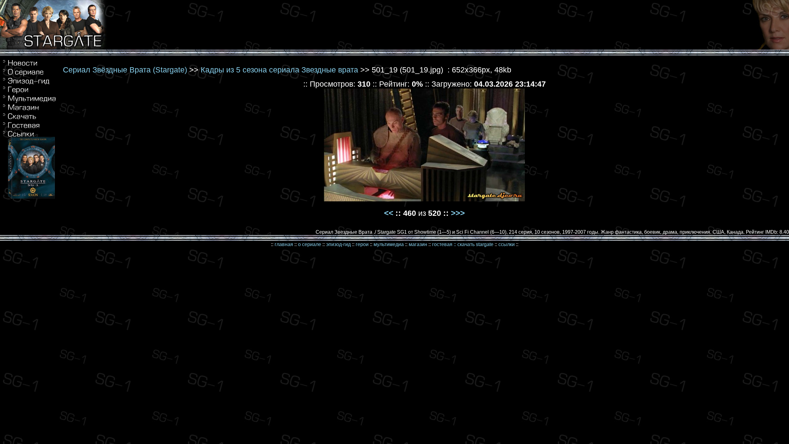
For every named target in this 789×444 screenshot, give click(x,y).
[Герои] (29, 92)
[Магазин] (29, 110)
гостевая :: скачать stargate (462, 244)
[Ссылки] (29, 127)
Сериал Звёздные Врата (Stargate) (125, 70)
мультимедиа (389, 244)
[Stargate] (54, 48)
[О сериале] (29, 74)
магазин (418, 244)
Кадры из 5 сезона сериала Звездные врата (279, 70)
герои (362, 244)
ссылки (506, 244)
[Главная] (29, 65)
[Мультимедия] (29, 102)
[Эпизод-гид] (29, 83)
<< (388, 213)
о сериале (309, 244)
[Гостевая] (29, 119)
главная (284, 244)
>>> (458, 213)
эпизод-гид (338, 244)
